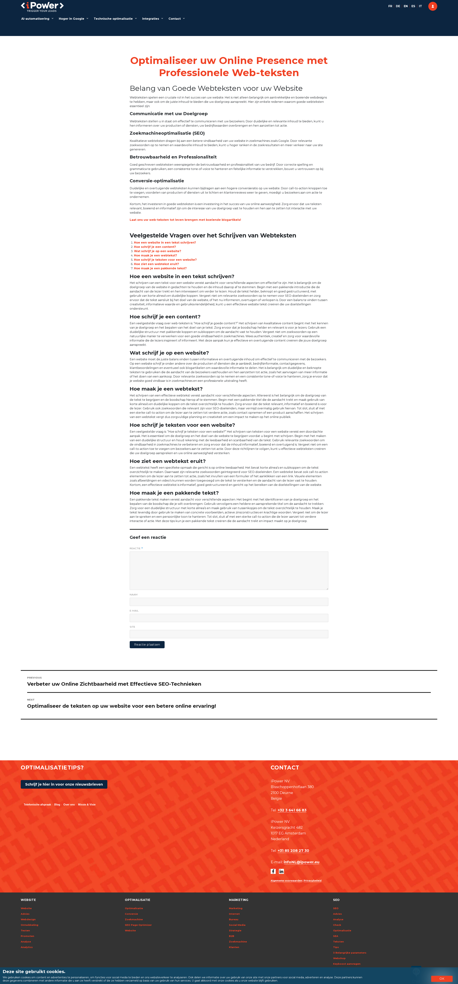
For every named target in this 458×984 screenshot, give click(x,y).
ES (413, 6)
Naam (134, 594)
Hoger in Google (71, 18)
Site (132, 626)
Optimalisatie (134, 908)
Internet (234, 913)
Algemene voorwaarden (286, 880)
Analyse (26, 941)
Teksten (338, 941)
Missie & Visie (87, 804)
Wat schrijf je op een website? (157, 251)
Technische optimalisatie (113, 18)
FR (390, 6)
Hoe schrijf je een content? (155, 247)
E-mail (134, 610)
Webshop (339, 958)
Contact (175, 18)
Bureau (233, 919)
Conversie (131, 913)
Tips (336, 947)
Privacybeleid (312, 880)
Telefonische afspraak (37, 804)
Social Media (237, 924)
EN (406, 6)
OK (442, 978)
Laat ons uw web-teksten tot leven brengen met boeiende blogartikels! (185, 220)
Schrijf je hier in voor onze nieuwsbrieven (64, 784)
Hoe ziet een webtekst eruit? (156, 264)
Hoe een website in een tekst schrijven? (165, 242)
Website (26, 908)
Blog (57, 804)
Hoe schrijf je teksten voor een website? (165, 259)
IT (420, 6)
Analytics (27, 947)
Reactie (136, 548)
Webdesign (28, 919)
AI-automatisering (35, 18)
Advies (25, 913)
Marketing (235, 908)
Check (337, 924)
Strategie (235, 930)
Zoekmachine (134, 919)
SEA (335, 936)
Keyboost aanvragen (346, 963)
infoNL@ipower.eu (301, 862)
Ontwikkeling (29, 924)
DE (398, 6)
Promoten (27, 936)
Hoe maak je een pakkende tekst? (160, 268)
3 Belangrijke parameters (349, 952)
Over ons (69, 804)
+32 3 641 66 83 (292, 810)
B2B (231, 936)
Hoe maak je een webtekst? (155, 255)
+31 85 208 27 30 (293, 850)
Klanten (234, 947)
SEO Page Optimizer (138, 924)
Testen (25, 930)
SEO (335, 908)
